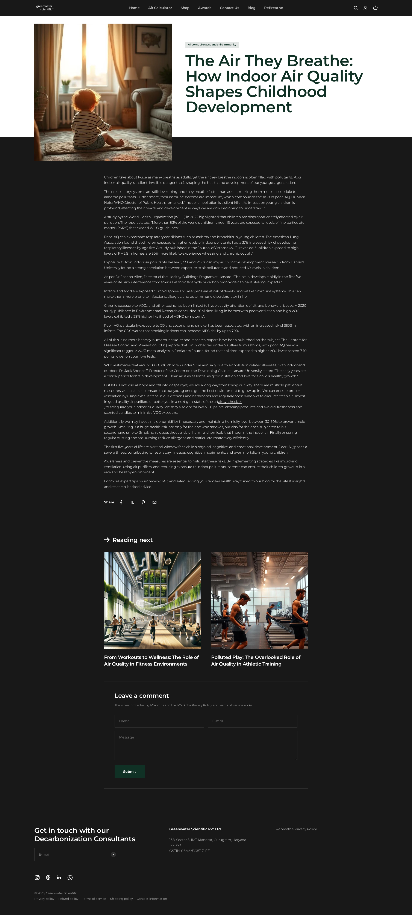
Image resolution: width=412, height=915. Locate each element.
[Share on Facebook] (121, 502)
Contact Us (229, 8)
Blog (252, 8)
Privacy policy (44, 899)
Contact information (152, 899)
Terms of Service (231, 705)
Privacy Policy (202, 705)
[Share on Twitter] (132, 502)
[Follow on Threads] (48, 877)
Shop (185, 8)
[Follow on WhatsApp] (70, 877)
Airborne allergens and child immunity (212, 44)
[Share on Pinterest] (143, 502)
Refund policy (68, 899)
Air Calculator (160, 8)
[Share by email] (154, 502)
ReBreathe (273, 8)
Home (134, 8)
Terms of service (94, 899)
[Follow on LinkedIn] (59, 877)
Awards (204, 8)
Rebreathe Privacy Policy (296, 829)
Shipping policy (121, 899)
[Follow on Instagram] (37, 877)
